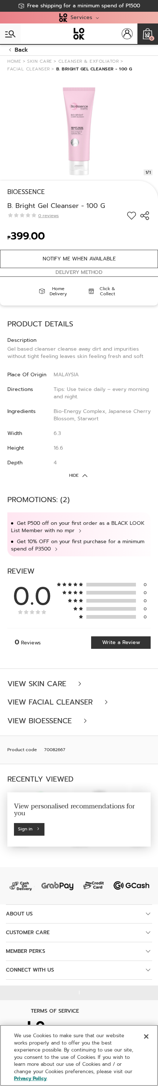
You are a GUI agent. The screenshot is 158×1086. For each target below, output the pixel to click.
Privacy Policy (30, 1078)
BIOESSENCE (26, 192)
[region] (79, 1055)
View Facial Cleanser (51, 702)
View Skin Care (38, 684)
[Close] (146, 1036)
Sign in (25, 829)
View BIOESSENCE (40, 721)
